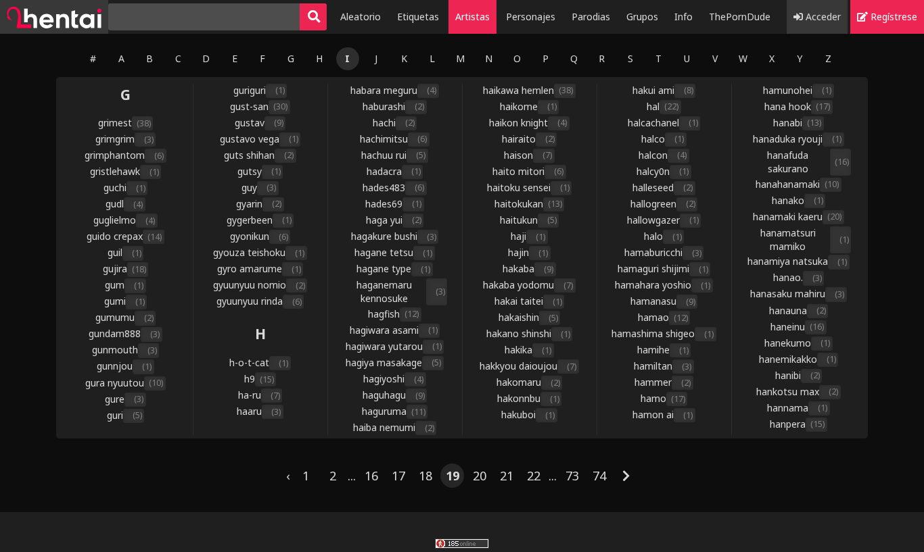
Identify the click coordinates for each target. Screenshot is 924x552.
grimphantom (124, 155)
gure (124, 399)
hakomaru (528, 382)
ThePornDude (739, 16)
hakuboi (528, 414)
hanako (797, 200)
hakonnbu (528, 398)
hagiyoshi (393, 378)
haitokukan (528, 203)
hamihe (663, 349)
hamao (663, 317)
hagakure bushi (393, 236)
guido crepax (124, 236)
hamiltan (662, 365)
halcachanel (663, 122)
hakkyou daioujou (528, 365)
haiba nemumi (393, 427)
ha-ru (259, 394)
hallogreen (662, 203)
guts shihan (259, 155)
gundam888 (124, 333)
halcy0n (663, 171)
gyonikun (259, 236)
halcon (663, 155)
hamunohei (797, 90)
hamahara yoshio (662, 284)
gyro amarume (259, 268)
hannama (797, 407)
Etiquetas (418, 16)
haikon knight (528, 122)
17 (398, 476)
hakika (528, 349)
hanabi (797, 122)
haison (528, 155)
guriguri (259, 90)
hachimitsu (393, 138)
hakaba (528, 268)
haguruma (393, 411)
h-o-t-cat (258, 362)
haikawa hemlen (528, 90)
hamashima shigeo (662, 333)
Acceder (822, 16)
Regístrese (892, 16)
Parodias (591, 16)
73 (572, 476)
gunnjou (124, 365)
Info (683, 16)
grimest (124, 122)
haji (528, 236)
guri (124, 415)
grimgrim (124, 138)
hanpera (797, 424)
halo (663, 236)
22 (533, 476)
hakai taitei (528, 301)
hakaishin (528, 317)
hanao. (797, 277)
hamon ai (662, 414)
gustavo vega (259, 138)
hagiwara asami (394, 330)
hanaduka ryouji (797, 138)
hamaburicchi (662, 252)
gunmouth (124, 349)
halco (662, 138)
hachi (394, 122)
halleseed (662, 187)
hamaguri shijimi (663, 268)
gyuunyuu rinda (259, 301)
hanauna (797, 310)
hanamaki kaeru (797, 216)
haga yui (393, 220)
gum (124, 284)
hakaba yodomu (528, 284)
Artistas (472, 16)
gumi (124, 301)
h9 (259, 378)
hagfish (393, 313)
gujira (124, 268)
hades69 (393, 203)
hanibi (797, 375)
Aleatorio (360, 16)
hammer (662, 382)
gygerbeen (259, 220)
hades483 (393, 187)
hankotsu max (797, 391)
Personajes (530, 16)
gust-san (258, 106)
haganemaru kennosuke (400, 291)
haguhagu (394, 394)
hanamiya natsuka (797, 261)
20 (479, 476)
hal (662, 106)
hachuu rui (393, 155)
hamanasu (662, 301)
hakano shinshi (528, 333)
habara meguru (393, 90)
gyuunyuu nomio (259, 284)
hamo (663, 398)
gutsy (259, 171)
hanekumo (797, 342)
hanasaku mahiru (797, 293)
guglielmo (124, 220)
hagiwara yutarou (394, 346)
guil (124, 252)
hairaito (528, 138)
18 (425, 476)
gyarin (258, 203)
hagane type (393, 268)
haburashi (393, 106)
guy (258, 187)
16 (371, 476)
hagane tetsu (393, 252)
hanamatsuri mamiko (804, 239)
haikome (528, 106)
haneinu (797, 326)
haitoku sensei (528, 187)
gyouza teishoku (258, 252)
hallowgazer (663, 220)
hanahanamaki (797, 184)
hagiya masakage (393, 362)
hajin (528, 252)
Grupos (642, 16)
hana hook (797, 106)
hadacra (394, 171)
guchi (124, 187)
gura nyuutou (124, 382)
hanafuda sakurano (807, 162)
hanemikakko (797, 359)
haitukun (528, 220)
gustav (259, 122)
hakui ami (662, 90)
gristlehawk (124, 171)
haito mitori (527, 171)
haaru (259, 411)
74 (599, 476)
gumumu (124, 317)
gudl (124, 203)
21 (506, 476)
